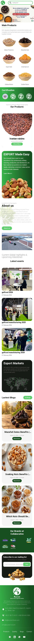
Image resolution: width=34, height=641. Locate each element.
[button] (2, 7)
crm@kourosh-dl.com (8, 625)
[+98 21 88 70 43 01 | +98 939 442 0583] (3, 615)
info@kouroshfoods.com (11, 620)
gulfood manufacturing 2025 (14, 322)
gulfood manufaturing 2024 (13, 352)
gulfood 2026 (7, 292)
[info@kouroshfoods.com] (3, 620)
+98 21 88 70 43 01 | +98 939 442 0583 (17, 615)
